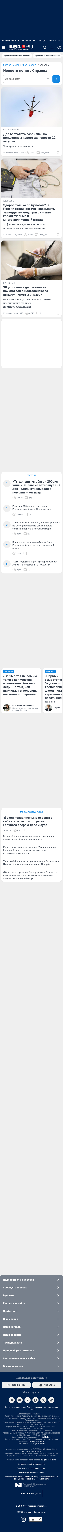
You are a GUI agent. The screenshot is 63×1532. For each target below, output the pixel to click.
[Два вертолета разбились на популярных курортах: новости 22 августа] (31, 107)
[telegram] (12, 1400)
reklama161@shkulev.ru (31, 1451)
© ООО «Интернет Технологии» (31, 1512)
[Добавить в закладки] (58, 153)
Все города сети (13, 1366)
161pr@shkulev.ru (48, 1460)
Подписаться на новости (18, 1279)
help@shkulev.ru (38, 1443)
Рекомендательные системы (31, 1472)
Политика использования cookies (31, 1468)
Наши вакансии (12, 1334)
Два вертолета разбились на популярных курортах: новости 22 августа (29, 137)
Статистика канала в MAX (19, 1358)
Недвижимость (10, 40)
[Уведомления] (52, 47)
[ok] (27, 1400)
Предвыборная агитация (18, 1350)
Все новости (30, 65)
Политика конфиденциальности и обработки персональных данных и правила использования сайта (31, 1478)
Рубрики (8, 1295)
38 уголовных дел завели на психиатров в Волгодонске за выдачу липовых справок (25, 290)
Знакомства (28, 40)
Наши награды (12, 1326)
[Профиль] (59, 47)
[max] (35, 1400)
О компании (10, 1319)
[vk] (20, 1400)
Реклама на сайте (14, 1303)
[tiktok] (51, 1400)
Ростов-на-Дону (12, 65)
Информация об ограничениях (31, 1464)
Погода (42, 40)
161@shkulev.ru (45, 1437)
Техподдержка (12, 1342)
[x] (43, 1400)
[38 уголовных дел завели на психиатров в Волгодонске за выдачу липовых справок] (31, 260)
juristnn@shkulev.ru (36, 1441)
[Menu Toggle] (3, 47)
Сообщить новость (15, 1287)
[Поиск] (44, 47)
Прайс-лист (10, 1311)
